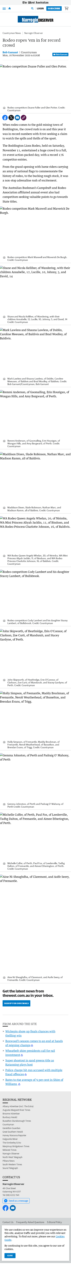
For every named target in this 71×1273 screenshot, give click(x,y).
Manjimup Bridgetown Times (16, 1146)
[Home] (9, 8)
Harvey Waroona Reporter (14, 1135)
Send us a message (18, 1200)
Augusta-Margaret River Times (16, 1110)
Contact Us (8, 1222)
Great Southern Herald (13, 1131)
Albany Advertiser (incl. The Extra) (18, 1106)
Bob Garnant (61, 54)
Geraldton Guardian (11, 1128)
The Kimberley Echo (12, 1142)
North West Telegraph (12, 1157)
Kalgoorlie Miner (10, 1139)
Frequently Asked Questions (30, 1222)
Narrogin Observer (33, 33)
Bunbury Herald (10, 1117)
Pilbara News (8, 1161)
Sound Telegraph (10, 1168)
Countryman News (12, 33)
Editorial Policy (54, 1222)
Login (40, 8)
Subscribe (54, 8)
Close (10, 1255)
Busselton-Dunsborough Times (17, 1121)
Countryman (8, 1124)
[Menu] (4, 8)
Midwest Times (9, 1150)
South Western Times (12, 1164)
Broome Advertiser (11, 1113)
